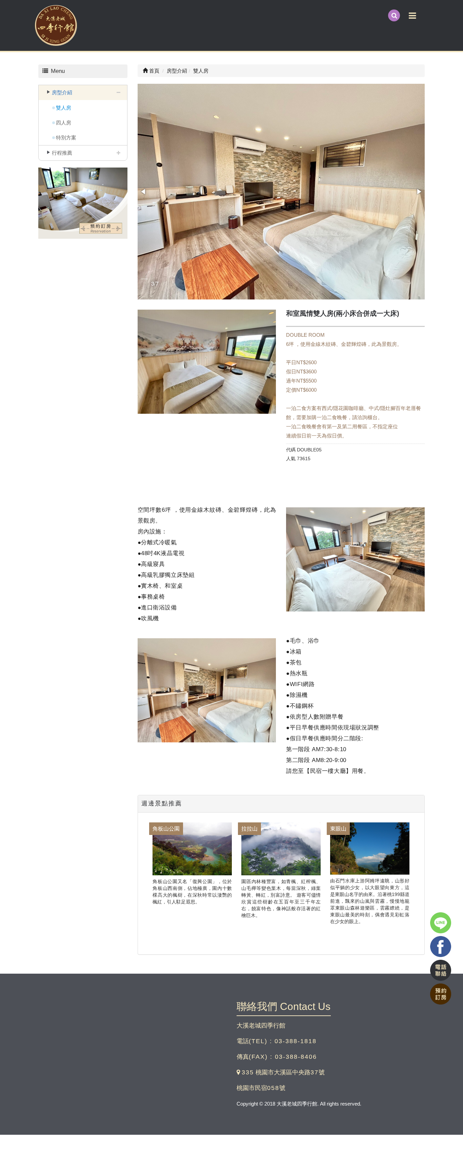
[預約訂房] (82, 204)
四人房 (63, 122)
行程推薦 (62, 153)
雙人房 (63, 108)
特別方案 (66, 137)
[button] (143, 191)
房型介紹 (62, 92)
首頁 (153, 71)
